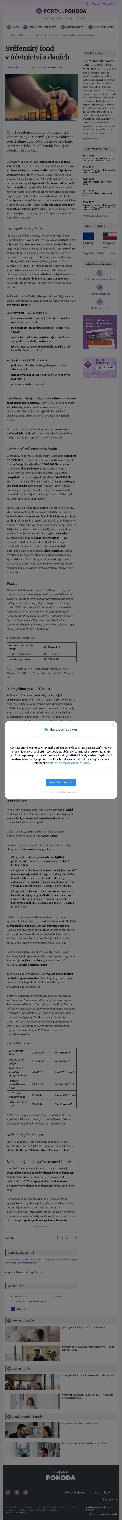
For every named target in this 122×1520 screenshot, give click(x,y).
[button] (61, 792)
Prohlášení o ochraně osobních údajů (67, 763)
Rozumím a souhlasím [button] (61, 782)
